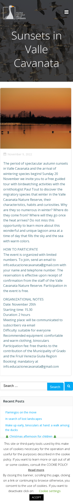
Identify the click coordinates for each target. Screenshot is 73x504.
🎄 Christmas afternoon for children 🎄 (31, 436)
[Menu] (66, 12)
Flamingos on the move (20, 412)
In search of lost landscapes (23, 419)
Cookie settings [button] (50, 491)
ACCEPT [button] (36, 497)
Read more (36, 470)
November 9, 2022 (20, 154)
